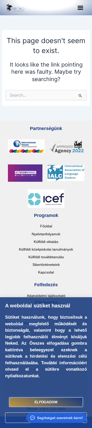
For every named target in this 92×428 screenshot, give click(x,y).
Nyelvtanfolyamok (46, 234)
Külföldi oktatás (46, 242)
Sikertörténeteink (46, 265)
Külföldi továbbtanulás (46, 257)
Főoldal (46, 226)
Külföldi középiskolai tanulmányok (46, 249)
